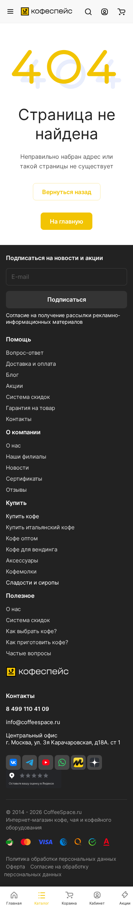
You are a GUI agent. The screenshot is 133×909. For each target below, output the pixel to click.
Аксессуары (22, 560)
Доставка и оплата (31, 363)
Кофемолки (21, 571)
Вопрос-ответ (25, 352)
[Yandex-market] (78, 762)
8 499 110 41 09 (27, 709)
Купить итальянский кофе (40, 527)
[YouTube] (45, 762)
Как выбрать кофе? (31, 631)
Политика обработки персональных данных (61, 859)
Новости (17, 467)
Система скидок (28, 396)
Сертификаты (24, 478)
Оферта (15, 866)
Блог (12, 374)
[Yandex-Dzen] (94, 762)
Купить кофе (22, 516)
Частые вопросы (28, 653)
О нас (13, 445)
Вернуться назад (66, 192)
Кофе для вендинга (31, 549)
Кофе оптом (22, 538)
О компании (23, 432)
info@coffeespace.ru (33, 722)
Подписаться (66, 299)
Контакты (18, 418)
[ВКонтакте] (13, 762)
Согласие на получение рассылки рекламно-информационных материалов (63, 318)
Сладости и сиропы (32, 582)
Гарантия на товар (30, 407)
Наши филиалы (26, 456)
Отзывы (16, 489)
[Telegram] (29, 762)
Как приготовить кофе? (37, 642)
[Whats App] (62, 762)
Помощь (18, 339)
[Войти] (104, 11)
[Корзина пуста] (121, 11)
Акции (14, 385)
